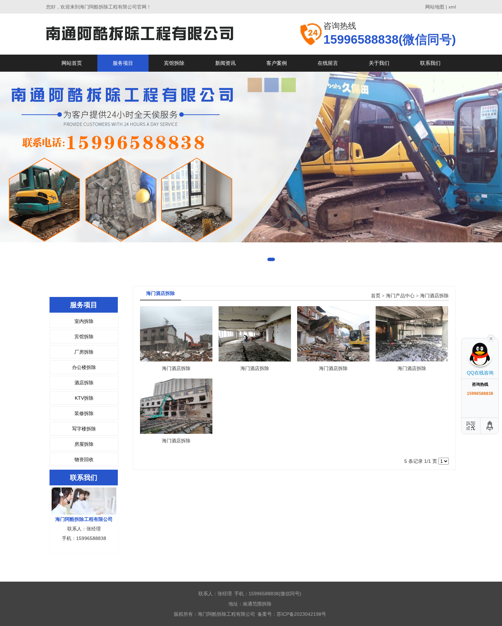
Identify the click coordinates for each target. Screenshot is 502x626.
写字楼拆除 (84, 428)
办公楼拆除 (84, 367)
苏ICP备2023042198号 (301, 614)
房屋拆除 (84, 444)
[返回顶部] (490, 426)
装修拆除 (84, 413)
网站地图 (434, 7)
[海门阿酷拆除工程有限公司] (139, 34)
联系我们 (430, 63)
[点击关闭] (491, 338)
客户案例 (276, 63)
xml (452, 7)
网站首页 (71, 63)
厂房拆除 (84, 352)
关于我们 (379, 63)
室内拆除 (84, 321)
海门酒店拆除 (434, 295)
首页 (375, 295)
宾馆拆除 (174, 63)
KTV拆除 (84, 398)
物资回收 (84, 459)
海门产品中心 (400, 295)
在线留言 (328, 63)
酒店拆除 (84, 382)
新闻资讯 (225, 63)
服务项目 (123, 63)
